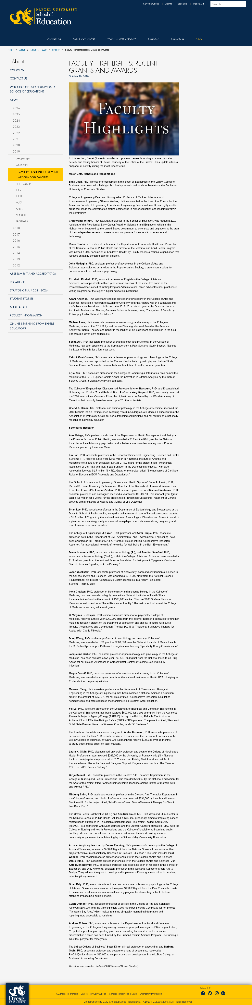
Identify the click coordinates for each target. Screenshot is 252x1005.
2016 (16, 240)
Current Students (151, 4)
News (33, 50)
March (21, 215)
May (19, 202)
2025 (16, 114)
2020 (16, 145)
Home (11, 50)
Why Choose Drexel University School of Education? (33, 89)
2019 (44, 50)
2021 (16, 139)
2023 (16, 127)
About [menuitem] (199, 38)
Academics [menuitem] (54, 38)
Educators (182, 4)
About (22, 50)
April (19, 209)
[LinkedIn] (223, 995)
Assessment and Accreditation (33, 274)
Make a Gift (198, 4)
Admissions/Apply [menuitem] (84, 38)
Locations (17, 282)
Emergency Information (151, 994)
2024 (16, 120)
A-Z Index (61, 994)
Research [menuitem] (153, 38)
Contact (113, 994)
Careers (85, 994)
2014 (16, 253)
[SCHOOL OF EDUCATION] (41, 23)
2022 (16, 133)
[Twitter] (210, 995)
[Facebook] (204, 995)
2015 (16, 247)
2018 (16, 228)
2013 (16, 259)
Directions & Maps (128, 994)
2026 (16, 108)
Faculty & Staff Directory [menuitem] (121, 38)
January (22, 221)
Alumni (168, 4)
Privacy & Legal (98, 994)
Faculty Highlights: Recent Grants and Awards (38, 174)
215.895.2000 (160, 1001)
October (22, 165)
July (18, 190)
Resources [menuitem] (177, 38)
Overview (17, 70)
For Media (73, 994)
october (55, 50)
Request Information (26, 315)
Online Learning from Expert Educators (32, 326)
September (23, 184)
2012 (16, 265)
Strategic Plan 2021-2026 (29, 290)
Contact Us (18, 78)
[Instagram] (217, 995)
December (23, 159)
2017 (16, 234)
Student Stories (21, 298)
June (19, 196)
